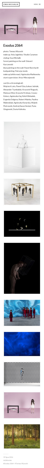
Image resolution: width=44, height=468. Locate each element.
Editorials (8, 460)
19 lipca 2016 (8, 457)
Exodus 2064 (9, 463)
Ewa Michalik (11, 4)
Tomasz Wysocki (22, 463)
